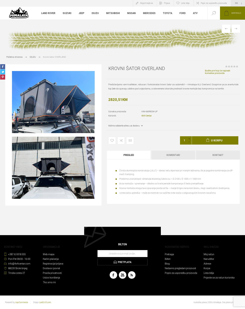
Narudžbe (209, 259)
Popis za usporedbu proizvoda (214, 3)
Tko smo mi (49, 282)
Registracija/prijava (53, 263)
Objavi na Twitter (2, 71)
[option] (53, 102)
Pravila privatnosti (52, 273)
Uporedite (121, 140)
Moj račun (209, 254)
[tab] (129, 155)
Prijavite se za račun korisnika (219, 277)
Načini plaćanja (51, 259)
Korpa (207, 268)
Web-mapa (48, 254)
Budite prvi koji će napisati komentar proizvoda (217, 71)
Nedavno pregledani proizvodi (180, 268)
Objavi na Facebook (2, 66)
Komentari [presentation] (173, 155)
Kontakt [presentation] (218, 155)
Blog (167, 263)
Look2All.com (45, 302)
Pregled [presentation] (129, 155)
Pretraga (169, 254)
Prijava (167, 3)
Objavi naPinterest (2, 77)
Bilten (167, 259)
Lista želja (209, 273)
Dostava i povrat (51, 268)
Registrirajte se (146, 3)
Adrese (207, 263)
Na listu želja (112, 140)
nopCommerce (21, 302)
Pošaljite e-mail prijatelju (130, 140)
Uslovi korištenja (51, 277)
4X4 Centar (146, 115)
